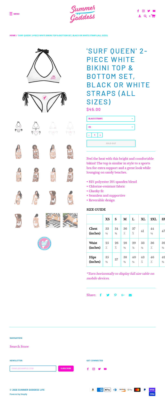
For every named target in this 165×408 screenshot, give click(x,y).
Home (13, 35)
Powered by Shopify (18, 394)
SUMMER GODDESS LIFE (31, 389)
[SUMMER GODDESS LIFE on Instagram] (143, 10)
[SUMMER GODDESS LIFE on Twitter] (148, 10)
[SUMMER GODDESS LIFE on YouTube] (154, 10)
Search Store (19, 346)
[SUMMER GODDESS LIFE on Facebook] (138, 10)
